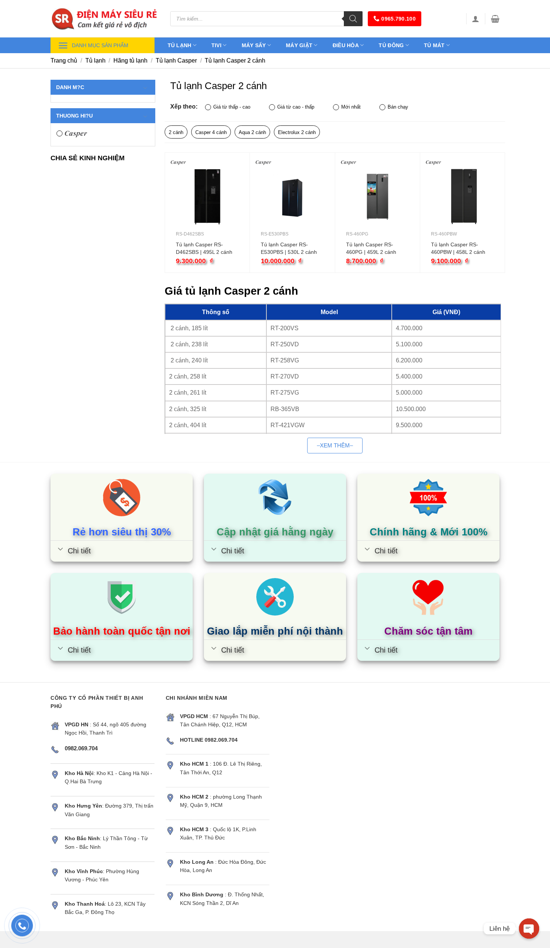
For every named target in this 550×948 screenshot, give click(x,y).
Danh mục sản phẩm (100, 45)
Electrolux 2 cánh (297, 132)
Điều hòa (346, 45)
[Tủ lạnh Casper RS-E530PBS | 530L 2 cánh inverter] (292, 197)
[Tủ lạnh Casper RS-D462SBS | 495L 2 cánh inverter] (207, 197)
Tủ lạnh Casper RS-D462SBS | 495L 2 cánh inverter (204, 248)
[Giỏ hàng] (495, 18)
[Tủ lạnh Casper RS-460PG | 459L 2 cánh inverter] (377, 197)
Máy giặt (299, 45)
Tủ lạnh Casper (176, 60)
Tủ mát (434, 45)
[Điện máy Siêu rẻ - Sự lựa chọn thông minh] (105, 18)
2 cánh (176, 132)
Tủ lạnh (180, 45)
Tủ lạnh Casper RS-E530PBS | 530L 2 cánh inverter (289, 248)
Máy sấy (254, 45)
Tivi (216, 45)
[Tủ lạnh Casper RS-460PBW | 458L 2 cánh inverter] (462, 197)
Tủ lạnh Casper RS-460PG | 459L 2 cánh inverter (371, 248)
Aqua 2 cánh (252, 132)
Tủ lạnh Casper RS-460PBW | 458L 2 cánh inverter (458, 248)
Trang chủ (64, 60)
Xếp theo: (184, 106)
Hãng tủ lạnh (130, 60)
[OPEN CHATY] (529, 928)
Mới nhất (351, 107)
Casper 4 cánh (211, 132)
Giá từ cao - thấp (295, 107)
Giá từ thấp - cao (231, 107)
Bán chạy (398, 107)
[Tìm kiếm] (353, 18)
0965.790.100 (398, 19)
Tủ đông (391, 45)
